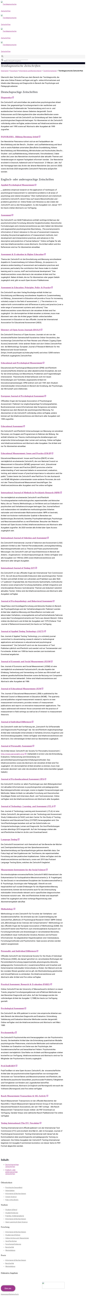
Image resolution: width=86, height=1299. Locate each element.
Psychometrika (8, 1032)
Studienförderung (11, 1213)
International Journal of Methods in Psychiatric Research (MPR (30, 492)
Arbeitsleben (10, 1190)
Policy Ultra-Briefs (11, 1200)
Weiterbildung (10, 1250)
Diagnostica (6, 97)
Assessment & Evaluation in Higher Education (22, 254)
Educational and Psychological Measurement (21, 363)
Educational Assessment (12, 426)
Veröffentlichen (11, 1241)
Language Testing (9, 839)
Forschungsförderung (13, 1244)
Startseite (4, 71)
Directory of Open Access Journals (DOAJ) (20, 330)
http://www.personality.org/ (12, 754)
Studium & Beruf (11, 1210)
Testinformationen (50, 71)
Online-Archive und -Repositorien (17, 1238)
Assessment (6, 215)
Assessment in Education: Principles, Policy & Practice (26, 287)
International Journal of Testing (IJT (18, 568)
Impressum (5, 1294)
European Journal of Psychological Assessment (22, 396)
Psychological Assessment (12, 1008)
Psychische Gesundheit (13, 1187)
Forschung (14, 71)
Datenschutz (14, 1294)
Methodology (7, 909)
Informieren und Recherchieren (30, 71)
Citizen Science (11, 1197)
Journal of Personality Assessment (16, 746)
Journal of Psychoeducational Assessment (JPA (22, 779)
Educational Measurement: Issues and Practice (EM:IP (26, 453)
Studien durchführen (12, 1235)
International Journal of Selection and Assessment (24, 538)
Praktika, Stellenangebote (14, 1216)
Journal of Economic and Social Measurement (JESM (25, 661)
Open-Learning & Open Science (16, 1222)
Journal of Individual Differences (16, 722)
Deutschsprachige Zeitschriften (12, 1166)
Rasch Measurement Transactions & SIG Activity (23, 1096)
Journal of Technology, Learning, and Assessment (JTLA (27, 806)
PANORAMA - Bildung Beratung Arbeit (19, 137)
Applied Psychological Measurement (17, 185)
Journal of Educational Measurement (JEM (21, 688)
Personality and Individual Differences (18, 951)
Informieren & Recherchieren (15, 1193)
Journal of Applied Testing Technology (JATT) (22, 631)
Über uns (7, 1288)
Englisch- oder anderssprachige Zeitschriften (11, 1172)
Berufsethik (9, 1247)
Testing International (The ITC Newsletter (20, 1123)
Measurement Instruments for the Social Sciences (23, 870)
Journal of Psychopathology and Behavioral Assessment (26, 601)
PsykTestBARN (8, 1066)
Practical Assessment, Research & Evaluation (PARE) (25, 984)
